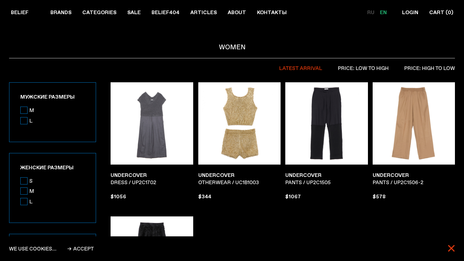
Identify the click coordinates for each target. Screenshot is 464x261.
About (237, 12)
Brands (60, 12)
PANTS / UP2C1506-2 (398, 178)
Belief (20, 12)
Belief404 (165, 12)
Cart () (441, 12)
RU (371, 12)
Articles (203, 12)
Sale (134, 12)
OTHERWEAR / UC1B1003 (228, 178)
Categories (99, 12)
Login (410, 12)
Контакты (272, 12)
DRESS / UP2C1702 (133, 178)
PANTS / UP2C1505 (308, 178)
